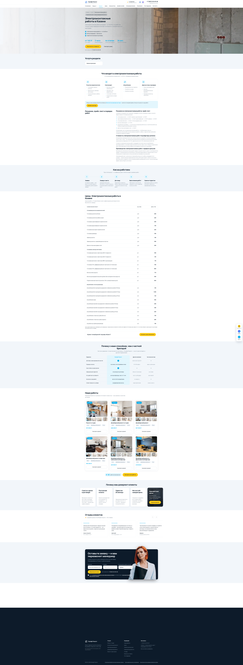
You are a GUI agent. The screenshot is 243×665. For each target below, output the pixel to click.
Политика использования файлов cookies (149, 662)
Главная (87, 12)
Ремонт (94, 6)
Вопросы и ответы (128, 653)
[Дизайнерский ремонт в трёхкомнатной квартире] (121, 444)
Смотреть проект (96, 431)
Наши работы (127, 643)
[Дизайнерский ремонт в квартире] (96, 444)
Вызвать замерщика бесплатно (142, 625)
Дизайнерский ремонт (142, 423)
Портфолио (139, 6)
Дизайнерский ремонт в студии (120, 423)
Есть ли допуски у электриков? (132, 598)
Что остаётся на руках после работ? (96, 603)
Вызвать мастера (92, 105)
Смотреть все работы (130, 474)
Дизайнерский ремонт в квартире (95, 458)
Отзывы (126, 651)
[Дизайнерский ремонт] (146, 409)
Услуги (100, 6)
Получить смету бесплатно (147, 334)
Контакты (155, 6)
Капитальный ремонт (112, 647)
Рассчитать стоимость (93, 46)
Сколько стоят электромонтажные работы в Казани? (101, 593)
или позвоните (93, 50)
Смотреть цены (108, 46)
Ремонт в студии (91, 423)
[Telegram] (140, 2)
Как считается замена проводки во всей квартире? (137, 593)
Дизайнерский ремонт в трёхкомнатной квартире (118, 459)
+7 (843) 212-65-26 (152, 1)
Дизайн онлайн (120, 6)
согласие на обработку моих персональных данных (103, 575)
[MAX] (143, 2)
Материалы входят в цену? (94, 598)
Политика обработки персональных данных (114, 662)
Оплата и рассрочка (128, 647)
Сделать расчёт (155, 502)
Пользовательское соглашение (132, 662)
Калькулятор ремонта (129, 649)
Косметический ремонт (112, 645)
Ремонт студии (110, 643)
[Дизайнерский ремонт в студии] (121, 409)
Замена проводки (91, 63)
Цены (106, 6)
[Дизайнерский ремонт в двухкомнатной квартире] (146, 444)
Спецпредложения (130, 6)
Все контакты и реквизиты (147, 649)
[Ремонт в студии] (96, 409)
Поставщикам (147, 6)
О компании (88, 6)
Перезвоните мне (94, 572)
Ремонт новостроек (112, 651)
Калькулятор (112, 6)
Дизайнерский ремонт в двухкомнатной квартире (143, 459)
